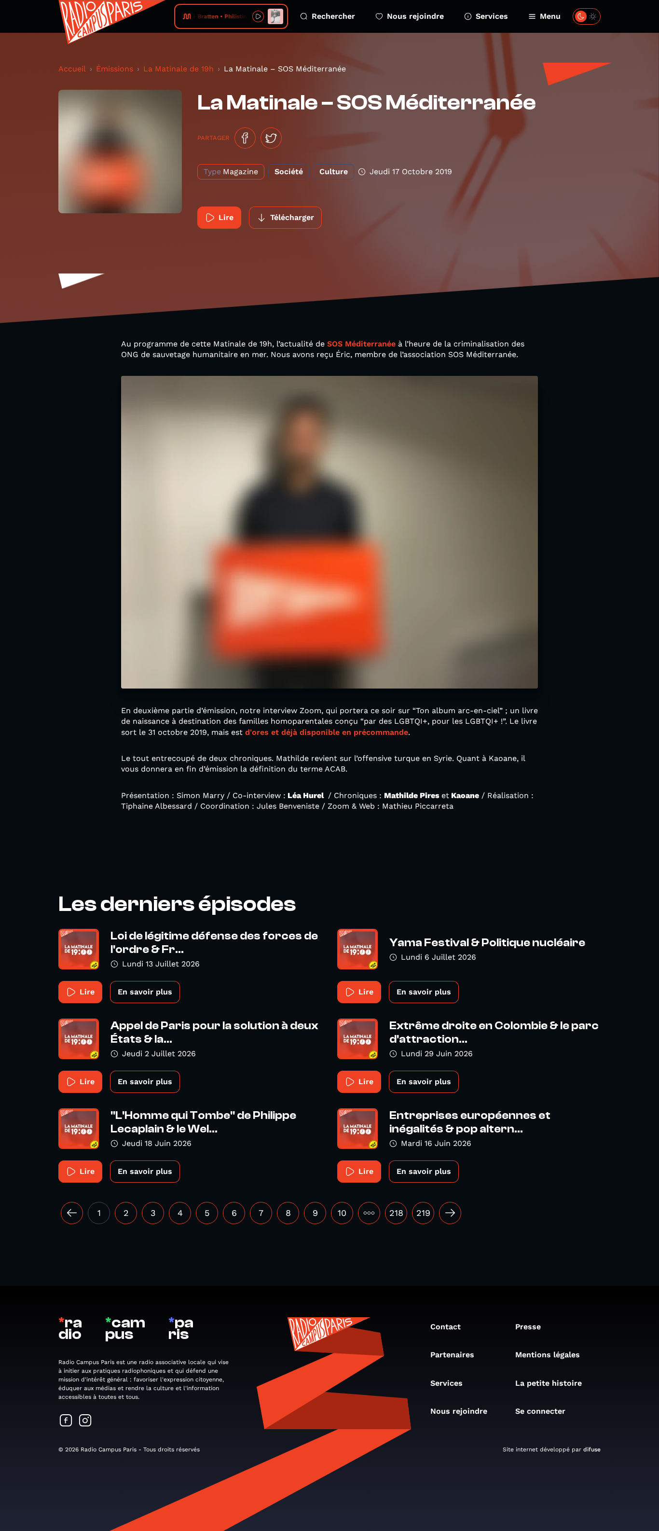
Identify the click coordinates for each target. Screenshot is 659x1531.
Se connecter (540, 1411)
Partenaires (452, 1354)
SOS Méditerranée (361, 343)
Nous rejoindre (415, 16)
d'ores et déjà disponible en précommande (326, 732)
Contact (445, 1326)
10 (342, 1213)
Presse (528, 1326)
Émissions (114, 68)
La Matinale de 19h (178, 68)
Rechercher (333, 16)
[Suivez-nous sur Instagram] (85, 1421)
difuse (592, 1449)
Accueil (72, 68)
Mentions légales (547, 1354)
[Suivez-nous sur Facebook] (66, 1421)
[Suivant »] (450, 1213)
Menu (550, 16)
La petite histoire (548, 1383)
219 (423, 1213)
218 (396, 1213)
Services (492, 16)
